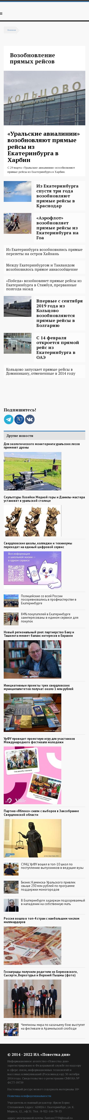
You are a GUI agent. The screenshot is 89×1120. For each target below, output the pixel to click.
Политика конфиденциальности (29, 1096)
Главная (11, 29)
